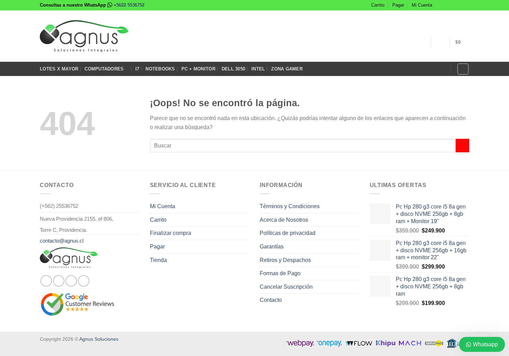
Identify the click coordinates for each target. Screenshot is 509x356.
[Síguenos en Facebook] (439, 5)
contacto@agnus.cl (61, 241)
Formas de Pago (280, 273)
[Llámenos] (466, 5)
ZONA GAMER (287, 68)
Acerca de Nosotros (284, 220)
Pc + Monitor (198, 68)
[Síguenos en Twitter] (452, 5)
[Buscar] (462, 69)
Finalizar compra (170, 233)
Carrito (377, 5)
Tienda (158, 260)
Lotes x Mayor (59, 68)
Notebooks (160, 68)
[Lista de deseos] (422, 42)
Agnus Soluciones (98, 339)
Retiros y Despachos (285, 260)
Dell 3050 (233, 68)
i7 (137, 68)
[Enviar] (462, 145)
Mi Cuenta (422, 5)
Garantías (272, 246)
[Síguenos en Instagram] (446, 5)
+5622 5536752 (129, 5)
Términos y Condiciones (290, 206)
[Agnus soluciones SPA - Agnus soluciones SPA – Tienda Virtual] (84, 36)
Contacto (271, 300)
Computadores (104, 68)
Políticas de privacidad (287, 233)
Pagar (398, 5)
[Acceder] (440, 42)
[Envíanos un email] (459, 5)
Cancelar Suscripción (286, 287)
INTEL (258, 68)
